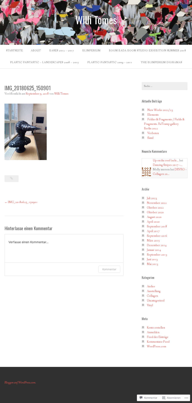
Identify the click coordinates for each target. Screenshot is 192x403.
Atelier (151, 286)
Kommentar (109, 269)
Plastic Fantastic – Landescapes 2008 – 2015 (44, 62)
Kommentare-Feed (158, 342)
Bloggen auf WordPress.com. (20, 383)
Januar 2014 (154, 250)
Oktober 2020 (155, 212)
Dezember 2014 (156, 245)
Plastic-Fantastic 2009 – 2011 (109, 62)
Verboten (153, 133)
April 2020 (153, 222)
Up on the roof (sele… (166, 160)
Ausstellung (153, 291)
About (36, 50)
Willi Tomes (96, 19)
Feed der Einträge (157, 337)
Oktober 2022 (155, 208)
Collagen (152, 296)
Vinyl (150, 305)
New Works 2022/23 (160, 110)
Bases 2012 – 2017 (61, 50)
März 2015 (153, 241)
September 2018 (157, 226)
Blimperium (91, 50)
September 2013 (157, 255)
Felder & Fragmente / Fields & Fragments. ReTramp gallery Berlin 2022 (164, 124)
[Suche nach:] (165, 86)
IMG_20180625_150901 (23, 202)
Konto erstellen (156, 328)
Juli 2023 (152, 198)
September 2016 (157, 236)
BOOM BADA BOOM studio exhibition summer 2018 (147, 50)
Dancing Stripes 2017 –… (167, 165)
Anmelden (153, 332)
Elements (153, 115)
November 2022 (157, 203)
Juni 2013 (152, 259)
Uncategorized (155, 301)
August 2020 (154, 217)
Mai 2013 (152, 264)
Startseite (14, 50)
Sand (150, 138)
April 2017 (153, 231)
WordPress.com (156, 346)
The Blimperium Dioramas (161, 62)
